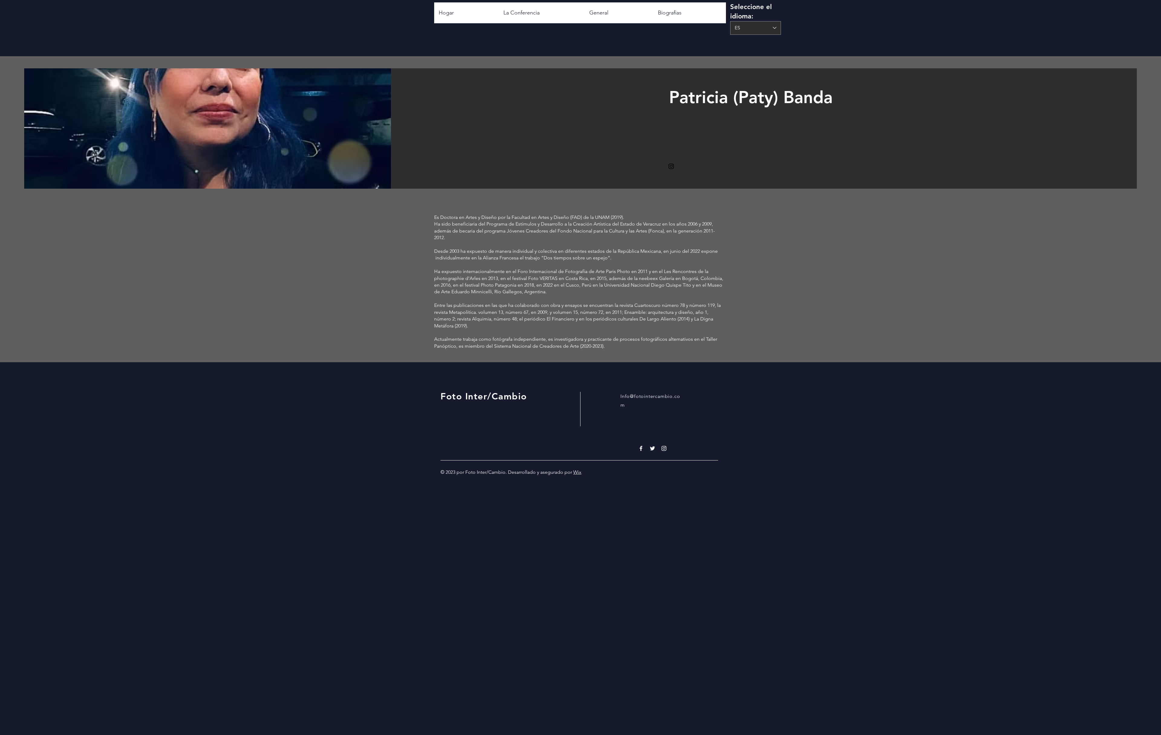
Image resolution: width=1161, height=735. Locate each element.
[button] (689, 12)
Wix (577, 472)
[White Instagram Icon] (664, 448)
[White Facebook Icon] (641, 448)
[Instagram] (671, 166)
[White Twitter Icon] (652, 448)
